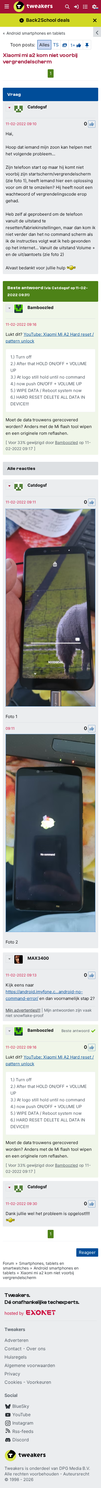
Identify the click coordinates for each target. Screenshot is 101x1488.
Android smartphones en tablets (35, 33)
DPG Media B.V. (74, 1468)
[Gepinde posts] (87, 44)
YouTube (21, 1414)
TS (56, 44)
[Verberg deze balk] (95, 20)
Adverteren (16, 1340)
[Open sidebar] (97, 32)
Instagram (22, 1423)
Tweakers (14, 1468)
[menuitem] (67, 6)
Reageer (87, 1252)
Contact (13, 1348)
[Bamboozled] (18, 309)
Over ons (35, 1348)
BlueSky (20, 1406)
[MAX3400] (18, 959)
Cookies (13, 1382)
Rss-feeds (22, 1431)
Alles (44, 44)
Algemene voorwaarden (29, 1365)
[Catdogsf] (18, 108)
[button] (6, 6)
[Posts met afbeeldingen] (64, 44)
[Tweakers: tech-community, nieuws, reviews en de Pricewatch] (33, 6)
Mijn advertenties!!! (23, 1010)
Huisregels (15, 1357)
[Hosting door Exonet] (30, 1313)
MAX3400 (38, 958)
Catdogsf (37, 107)
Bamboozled (40, 307)
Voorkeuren (39, 1382)
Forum (8, 1263)
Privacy (12, 1374)
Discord (20, 1439)
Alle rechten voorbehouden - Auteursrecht (46, 1474)
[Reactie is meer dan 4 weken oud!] (21, 124)
